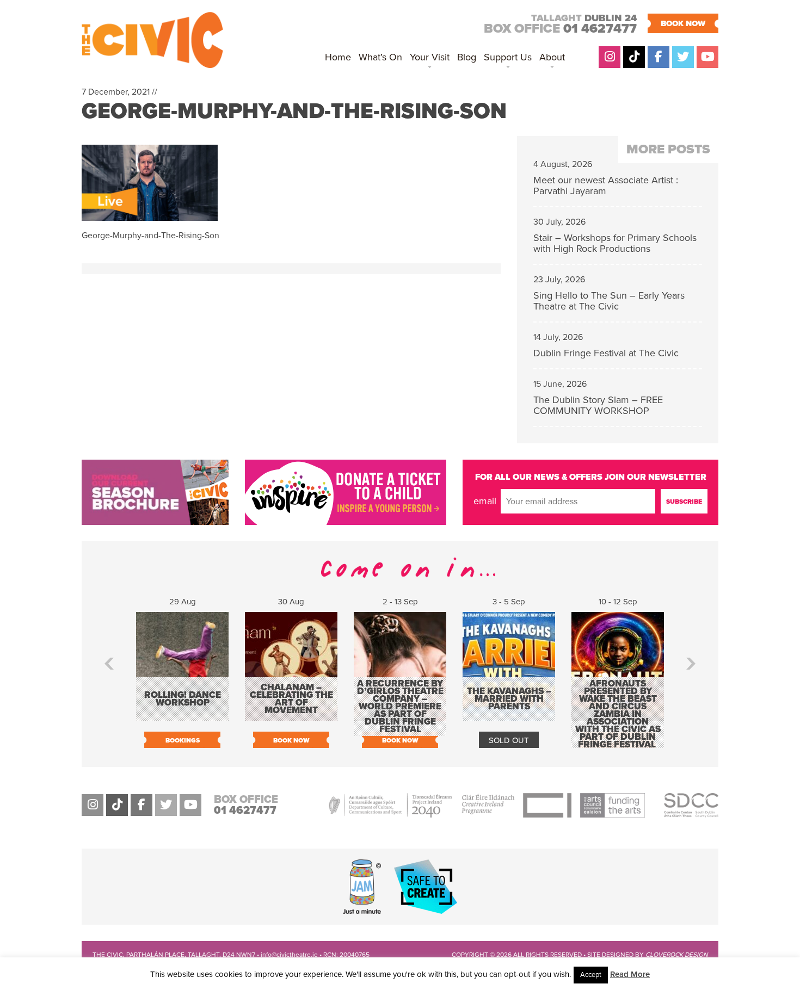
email (484, 501)
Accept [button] (590, 974)
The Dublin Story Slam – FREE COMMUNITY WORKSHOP (598, 405)
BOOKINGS (182, 740)
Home (338, 57)
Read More (630, 974)
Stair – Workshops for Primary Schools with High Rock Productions (615, 243)
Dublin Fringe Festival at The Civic (606, 353)
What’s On (380, 57)
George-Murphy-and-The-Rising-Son (294, 111)
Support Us (508, 57)
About (552, 57)
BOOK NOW (683, 23)
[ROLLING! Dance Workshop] (182, 715)
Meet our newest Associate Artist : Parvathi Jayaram (605, 185)
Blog (466, 57)
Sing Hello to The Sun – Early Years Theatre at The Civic (609, 301)
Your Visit (430, 57)
